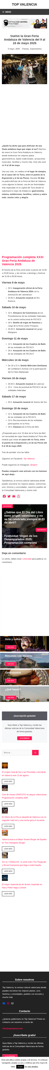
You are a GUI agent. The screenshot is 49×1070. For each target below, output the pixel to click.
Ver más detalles (31, 1067)
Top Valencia (24, 4)
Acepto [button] (20, 1067)
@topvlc (34, 465)
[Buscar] (35, 752)
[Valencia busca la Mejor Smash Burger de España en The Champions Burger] (5, 834)
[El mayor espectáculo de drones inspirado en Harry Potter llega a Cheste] (5, 879)
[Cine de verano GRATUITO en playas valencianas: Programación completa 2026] (5, 789)
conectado (26, 559)
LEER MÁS (8, 781)
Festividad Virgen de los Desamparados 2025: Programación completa (20, 539)
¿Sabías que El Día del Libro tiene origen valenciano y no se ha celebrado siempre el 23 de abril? (24, 517)
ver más (10, 647)
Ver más (10, 664)
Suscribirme (10, 1056)
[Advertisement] (24, 115)
